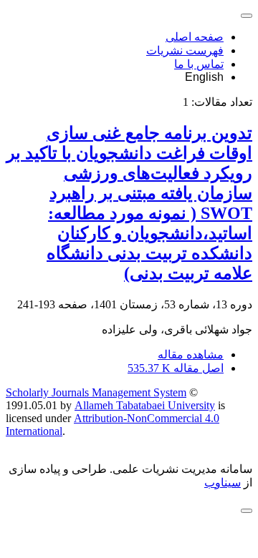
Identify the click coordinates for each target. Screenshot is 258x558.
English (204, 77)
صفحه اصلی (195, 37)
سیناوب (222, 482)
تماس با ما (199, 64)
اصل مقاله (176, 368)
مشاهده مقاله (191, 354)
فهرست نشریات (185, 50)
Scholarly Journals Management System (96, 392)
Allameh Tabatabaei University (145, 405)
